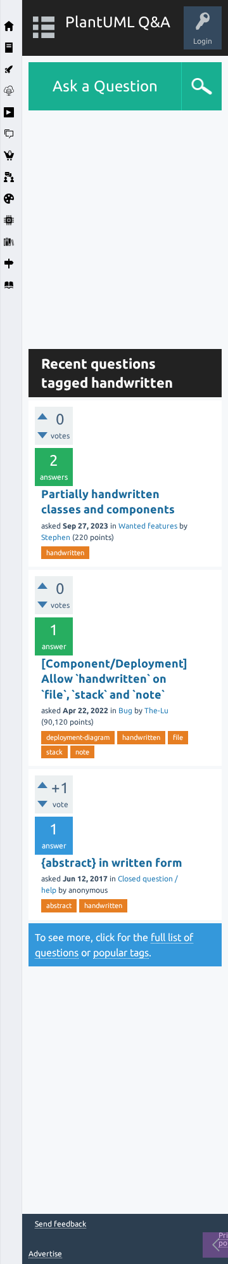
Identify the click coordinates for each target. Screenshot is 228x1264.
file (178, 737)
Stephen (55, 537)
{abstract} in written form (111, 862)
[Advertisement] (114, 224)
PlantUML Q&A (117, 21)
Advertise (45, 1253)
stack (54, 752)
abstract (59, 905)
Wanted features (147, 526)
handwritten (65, 552)
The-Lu (156, 710)
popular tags (121, 952)
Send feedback (60, 1224)
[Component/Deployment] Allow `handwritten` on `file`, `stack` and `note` (114, 679)
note (82, 752)
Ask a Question (105, 86)
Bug (125, 710)
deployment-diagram (78, 737)
